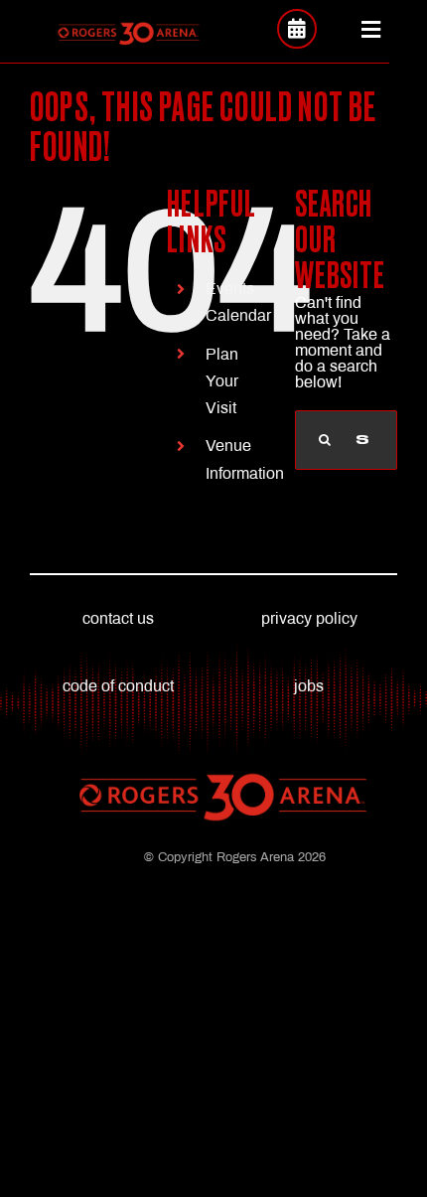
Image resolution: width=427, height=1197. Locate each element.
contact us (118, 618)
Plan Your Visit (222, 381)
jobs (309, 685)
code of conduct (118, 685)
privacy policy (309, 618)
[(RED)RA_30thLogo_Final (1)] (128, 28)
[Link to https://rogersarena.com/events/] (297, 29)
